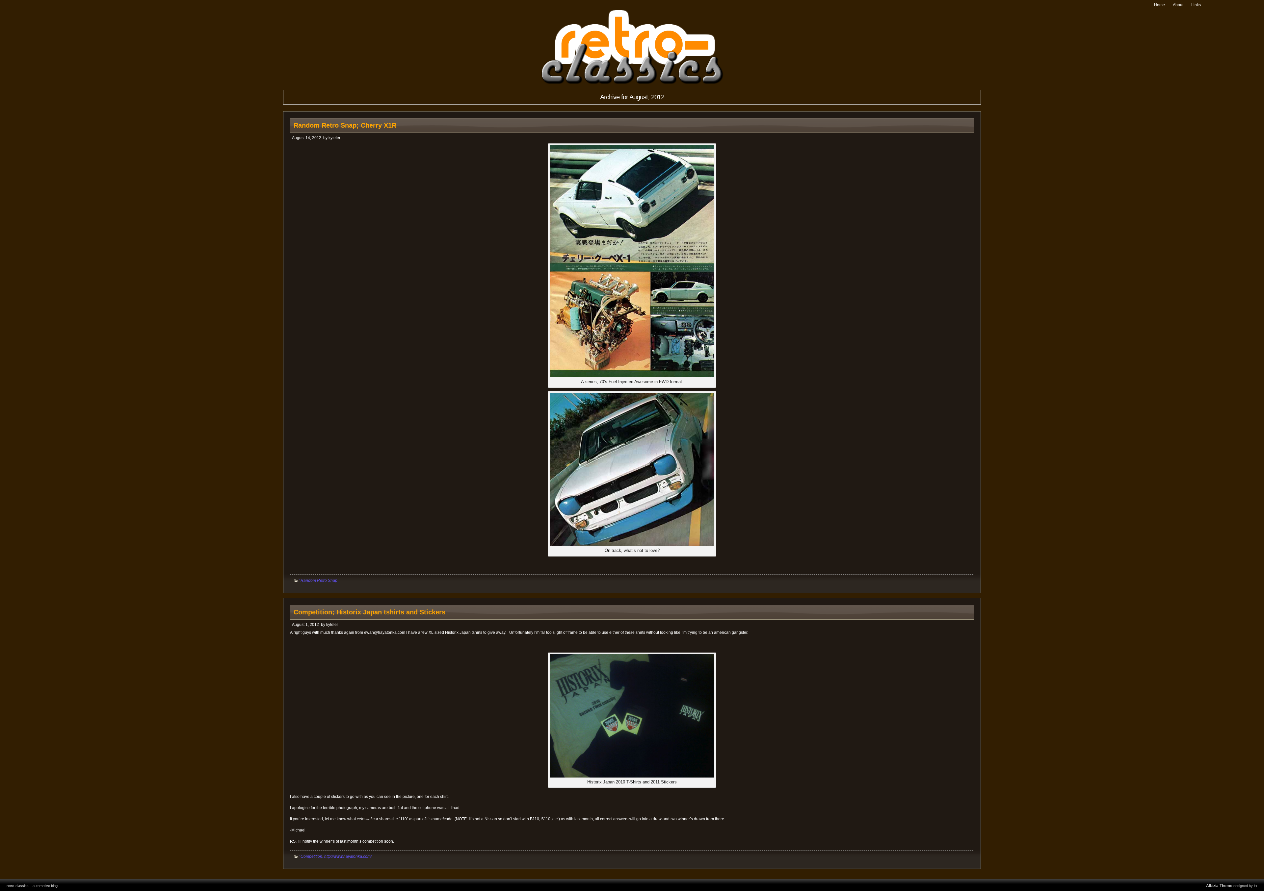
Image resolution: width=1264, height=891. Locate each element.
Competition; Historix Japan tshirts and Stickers (369, 612)
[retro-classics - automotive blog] (632, 83)
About (1178, 5)
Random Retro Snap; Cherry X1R (345, 125)
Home (1159, 5)
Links (1196, 5)
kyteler (334, 138)
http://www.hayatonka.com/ (348, 856)
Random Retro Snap (319, 580)
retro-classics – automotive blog (32, 886)
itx (1255, 886)
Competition (311, 856)
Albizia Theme (1219, 886)
